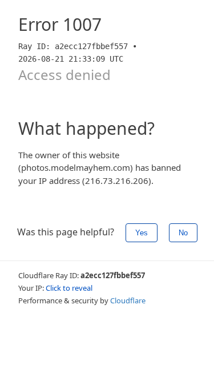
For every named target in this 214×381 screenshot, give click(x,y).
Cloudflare (128, 300)
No (183, 232)
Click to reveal (69, 288)
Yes (141, 232)
